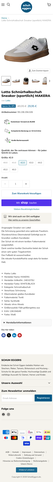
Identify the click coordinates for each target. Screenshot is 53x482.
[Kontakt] (26, 131)
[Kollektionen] (26, 140)
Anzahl (4, 178)
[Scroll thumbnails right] (49, 81)
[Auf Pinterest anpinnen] (20, 335)
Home (4, 18)
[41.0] (14, 165)
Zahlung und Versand (33, 455)
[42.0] (23, 165)
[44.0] (40, 165)
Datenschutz (39, 452)
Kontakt (15, 452)
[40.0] (5, 165)
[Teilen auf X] (9, 335)
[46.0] (14, 173)
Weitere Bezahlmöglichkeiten (26, 209)
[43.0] (31, 165)
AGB (7, 452)
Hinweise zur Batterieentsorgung (16, 461)
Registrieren (43, 397)
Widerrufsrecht (14, 455)
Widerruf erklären (26, 469)
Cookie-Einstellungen (25, 458)
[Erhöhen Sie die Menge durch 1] (26, 184)
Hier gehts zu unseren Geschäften (24, 220)
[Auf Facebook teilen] (3, 335)
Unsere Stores (26, 464)
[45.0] (5, 173)
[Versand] (26, 122)
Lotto (8, 100)
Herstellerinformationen (18, 322)
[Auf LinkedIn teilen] (14, 335)
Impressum (26, 452)
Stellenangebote (40, 461)
